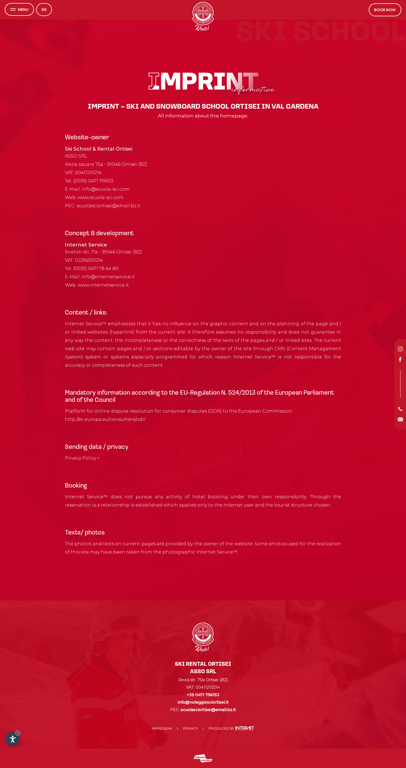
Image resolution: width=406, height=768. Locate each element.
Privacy (190, 728)
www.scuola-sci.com (100, 197)
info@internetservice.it (108, 276)
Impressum (162, 728)
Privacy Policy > (82, 458)
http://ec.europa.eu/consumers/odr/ (105, 419)
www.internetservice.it (103, 285)
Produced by (222, 728)
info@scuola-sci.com (106, 189)
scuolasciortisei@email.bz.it (108, 205)
